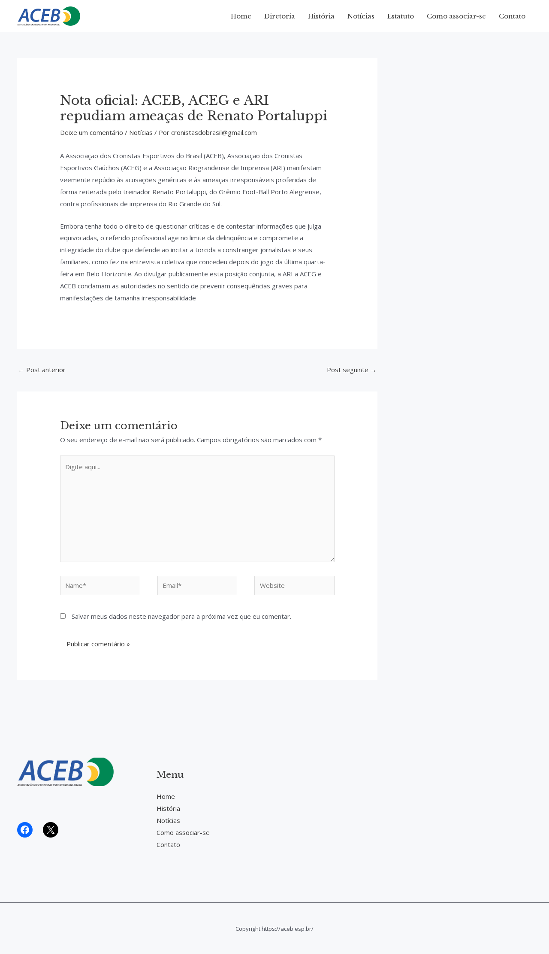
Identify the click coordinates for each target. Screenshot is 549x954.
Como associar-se (456, 16)
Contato (512, 16)
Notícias (360, 16)
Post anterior (42, 369)
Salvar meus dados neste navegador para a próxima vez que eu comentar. (181, 616)
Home (241, 16)
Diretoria (279, 16)
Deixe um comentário (91, 132)
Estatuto (400, 16)
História (321, 16)
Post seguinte (352, 369)
